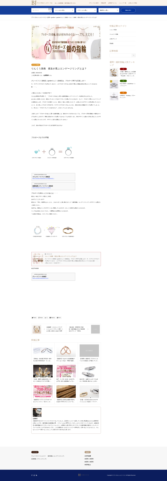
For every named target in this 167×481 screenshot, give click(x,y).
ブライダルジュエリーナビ (119, 475)
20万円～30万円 (89, 461)
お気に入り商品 (132, 3)
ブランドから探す (94, 3)
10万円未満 (88, 456)
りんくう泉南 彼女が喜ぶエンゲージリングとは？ (61, 256)
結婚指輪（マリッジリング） (39, 459)
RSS (36, 475)
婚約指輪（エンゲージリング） (56, 456)
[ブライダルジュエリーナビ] (83, 475)
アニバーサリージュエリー (38, 456)
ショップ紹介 (35, 64)
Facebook (32, 475)
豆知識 (111, 43)
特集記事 (103, 3)
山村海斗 (46, 75)
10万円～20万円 (89, 459)
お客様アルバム (112, 3)
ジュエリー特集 (114, 34)
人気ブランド (113, 39)
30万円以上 (88, 464)
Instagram (34, 475)
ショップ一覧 (122, 3)
